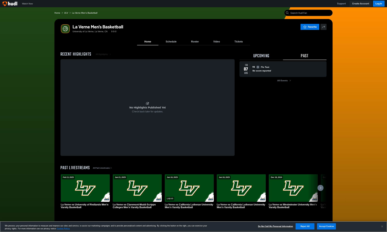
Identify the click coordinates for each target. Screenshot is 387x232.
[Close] (382, 226)
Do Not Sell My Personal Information (275, 226)
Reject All (305, 226)
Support (341, 4)
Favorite (312, 27)
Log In (379, 4)
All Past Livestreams (101, 167)
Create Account (360, 4)
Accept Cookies (326, 226)
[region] (193, 226)
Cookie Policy (63, 229)
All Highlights (102, 54)
